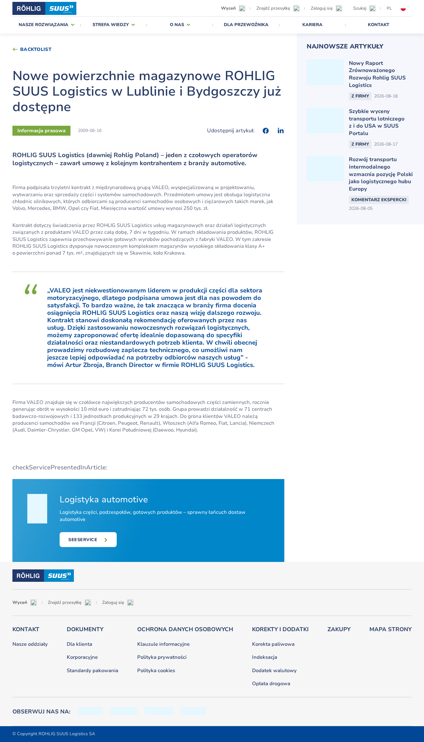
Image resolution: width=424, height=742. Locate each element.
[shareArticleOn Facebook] (265, 130)
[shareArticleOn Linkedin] (280, 130)
